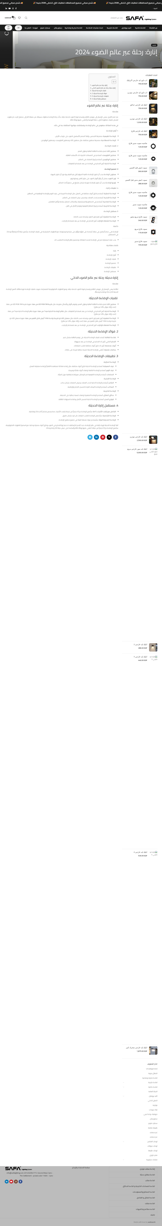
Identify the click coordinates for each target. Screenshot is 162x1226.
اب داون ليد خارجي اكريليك (137, 80)
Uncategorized (151, 1068)
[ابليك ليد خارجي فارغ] (153, 134)
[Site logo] (141, 17)
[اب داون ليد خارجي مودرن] (153, 95)
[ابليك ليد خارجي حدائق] (153, 109)
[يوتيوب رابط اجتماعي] (9, 8)
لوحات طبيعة (152, 1150)
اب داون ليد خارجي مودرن (137, 93)
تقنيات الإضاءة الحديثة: (99, 90)
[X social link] (109, 437)
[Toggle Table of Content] (113, 82)
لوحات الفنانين (152, 1141)
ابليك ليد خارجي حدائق (138, 105)
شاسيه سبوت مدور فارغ (138, 143)
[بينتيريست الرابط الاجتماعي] (102, 437)
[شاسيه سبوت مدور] (153, 207)
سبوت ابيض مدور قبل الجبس (136, 180)
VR (18, 27)
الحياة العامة (152, 1091)
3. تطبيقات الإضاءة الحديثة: (100, 96)
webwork (151, 1222)
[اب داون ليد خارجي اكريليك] (153, 83)
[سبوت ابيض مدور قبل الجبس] (153, 183)
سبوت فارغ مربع (141, 229)
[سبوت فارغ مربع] (153, 232)
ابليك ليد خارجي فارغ (139, 131)
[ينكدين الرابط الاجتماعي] (6, 8)
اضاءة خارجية (152, 1082)
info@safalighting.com (15, 1173)
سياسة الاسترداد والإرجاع (81, 1167)
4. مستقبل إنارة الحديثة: (99, 99)
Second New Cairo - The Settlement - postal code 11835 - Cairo (36, 1174)
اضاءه (154, 45)
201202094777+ (30, 1173)
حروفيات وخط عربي (150, 1114)
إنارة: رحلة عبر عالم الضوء (99, 85)
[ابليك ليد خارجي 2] (153, 647)
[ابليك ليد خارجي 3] (153, 751)
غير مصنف (153, 1132)
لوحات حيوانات (152, 1146)
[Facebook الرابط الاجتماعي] (16, 8)
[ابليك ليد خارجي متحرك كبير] (153, 1050)
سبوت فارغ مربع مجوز (138, 217)
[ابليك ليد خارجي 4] (153, 946)
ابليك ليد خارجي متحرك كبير (136, 1048)
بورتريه (155, 1105)
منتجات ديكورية (151, 1159)
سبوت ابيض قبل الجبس (138, 168)
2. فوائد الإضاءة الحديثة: (99, 93)
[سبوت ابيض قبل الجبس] (153, 171)
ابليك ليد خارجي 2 (140, 644)
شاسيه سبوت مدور (140, 204)
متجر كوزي (153, 1155)
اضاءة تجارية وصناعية (149, 1078)
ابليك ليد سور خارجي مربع (137, 449)
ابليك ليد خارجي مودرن (138, 119)
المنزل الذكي (152, 1100)
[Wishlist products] (19, 17)
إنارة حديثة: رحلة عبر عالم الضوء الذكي (104, 88)
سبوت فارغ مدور (140, 241)
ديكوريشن (153, 1118)
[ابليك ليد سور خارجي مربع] (153, 543)
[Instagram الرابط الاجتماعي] (12, 8)
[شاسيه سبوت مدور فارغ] (153, 146)
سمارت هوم (152, 1123)
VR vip (8, 27)
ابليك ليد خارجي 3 (140, 657)
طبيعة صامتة (152, 1127)
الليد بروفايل (153, 1096)
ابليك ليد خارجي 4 (140, 852)
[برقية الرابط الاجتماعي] (90, 437)
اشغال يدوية (152, 1073)
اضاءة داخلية (152, 1087)
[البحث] (26, 18)
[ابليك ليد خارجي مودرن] (153, 122)
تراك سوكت (153, 1109)
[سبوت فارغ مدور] (153, 336)
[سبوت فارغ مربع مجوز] (153, 220)
